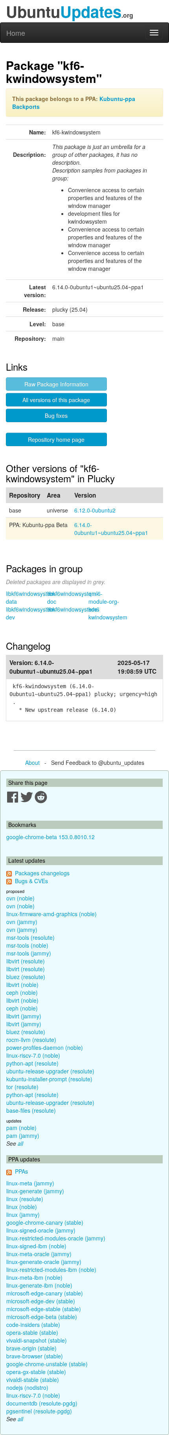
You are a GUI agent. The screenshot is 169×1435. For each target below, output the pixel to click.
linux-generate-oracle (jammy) (43, 1262)
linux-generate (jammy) (35, 1191)
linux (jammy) (23, 1214)
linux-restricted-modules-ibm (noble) (51, 1269)
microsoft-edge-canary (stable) (44, 1293)
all (20, 1143)
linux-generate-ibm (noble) (39, 1285)
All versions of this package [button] (56, 400)
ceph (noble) (22, 992)
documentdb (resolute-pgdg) (41, 1403)
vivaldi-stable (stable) (32, 1380)
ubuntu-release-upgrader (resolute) (50, 1071)
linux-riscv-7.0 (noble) (33, 1055)
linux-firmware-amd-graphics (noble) (51, 914)
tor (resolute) (22, 1087)
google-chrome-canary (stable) (44, 1222)
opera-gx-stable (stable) (36, 1372)
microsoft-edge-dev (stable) (40, 1301)
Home (15, 33)
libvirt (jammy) (23, 1016)
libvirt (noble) (22, 985)
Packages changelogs (42, 873)
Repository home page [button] (56, 439)
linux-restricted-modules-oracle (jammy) (55, 1238)
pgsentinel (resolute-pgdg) (39, 1411)
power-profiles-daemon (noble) (44, 1047)
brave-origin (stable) (31, 1348)
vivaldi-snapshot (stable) (36, 1340)
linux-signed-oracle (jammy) (40, 1230)
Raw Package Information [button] (56, 384)
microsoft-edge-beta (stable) (41, 1317)
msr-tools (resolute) (30, 937)
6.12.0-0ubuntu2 (95, 510)
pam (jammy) (22, 1135)
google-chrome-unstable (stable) (47, 1364)
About (32, 762)
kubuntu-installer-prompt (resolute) (49, 1079)
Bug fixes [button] (56, 415)
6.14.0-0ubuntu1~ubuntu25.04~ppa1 (111, 529)
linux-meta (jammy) (30, 1183)
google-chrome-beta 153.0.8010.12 (50, 837)
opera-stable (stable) (32, 1332)
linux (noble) (21, 1207)
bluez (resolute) (25, 977)
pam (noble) (21, 1128)
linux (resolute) (24, 1199)
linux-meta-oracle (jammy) (39, 1254)
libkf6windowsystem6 (73, 609)
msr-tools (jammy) (28, 953)
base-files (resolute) (31, 1110)
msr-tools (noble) (27, 945)
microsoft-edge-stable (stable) (43, 1309)
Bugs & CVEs (31, 881)
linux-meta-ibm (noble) (34, 1277)
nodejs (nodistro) (27, 1387)
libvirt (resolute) (25, 961)
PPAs (21, 1171)
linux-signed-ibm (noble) (36, 1246)
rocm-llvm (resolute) (31, 1040)
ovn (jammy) (21, 922)
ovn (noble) (20, 898)
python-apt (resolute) (32, 1063)
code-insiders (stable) (33, 1324)
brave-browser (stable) (34, 1356)
